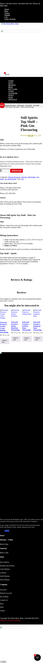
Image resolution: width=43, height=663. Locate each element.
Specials (12, 99)
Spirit (11, 95)
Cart (5, 17)
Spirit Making (5, 576)
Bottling (12, 89)
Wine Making (4, 579)
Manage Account (6, 593)
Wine (10, 97)
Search (19, 28)
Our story (3, 589)
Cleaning (12, 93)
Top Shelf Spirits (10, 179)
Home (11, 81)
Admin (2, 610)
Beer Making (4, 562)
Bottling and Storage (7, 565)
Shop (10, 83)
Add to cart (16, 171)
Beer (10, 87)
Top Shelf (29, 105)
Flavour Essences (14, 177)
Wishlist (7, 15)
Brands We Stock (10, 105)
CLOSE (3, 662)
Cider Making (5, 569)
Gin (22, 179)
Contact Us (4, 600)
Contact (7, 13)
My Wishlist (4, 596)
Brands (12, 85)
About (6, 9)
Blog (6, 11)
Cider (11, 91)
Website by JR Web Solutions (10, 620)
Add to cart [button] (4, 341)
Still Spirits (20, 105)
